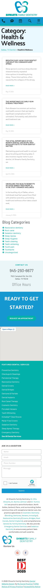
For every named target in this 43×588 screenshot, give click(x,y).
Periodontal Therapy (10, 378)
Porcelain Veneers (9, 409)
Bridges (32, 518)
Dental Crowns (8, 386)
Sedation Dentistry (9, 424)
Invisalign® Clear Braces (11, 417)
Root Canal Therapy (10, 401)
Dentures (17, 515)
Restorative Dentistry (10, 382)
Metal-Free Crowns (10, 421)
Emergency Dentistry (10, 432)
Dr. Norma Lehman (19, 502)
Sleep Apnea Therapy (10, 428)
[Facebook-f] (25, 553)
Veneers (25, 515)
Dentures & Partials (10, 393)
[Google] (17, 553)
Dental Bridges (8, 389)
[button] (39, 20)
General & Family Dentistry (14, 524)
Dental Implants (8, 397)
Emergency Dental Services (15, 526)
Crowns (25, 518)
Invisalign (33, 515)
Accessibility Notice (32, 586)
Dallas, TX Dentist (8, 50)
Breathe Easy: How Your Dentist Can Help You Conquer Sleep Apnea (21, 62)
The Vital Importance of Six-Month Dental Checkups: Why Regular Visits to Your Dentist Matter (20, 143)
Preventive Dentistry (10, 370)
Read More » (10, 85)
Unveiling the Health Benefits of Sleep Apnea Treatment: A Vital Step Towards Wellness (20, 185)
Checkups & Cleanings (11, 374)
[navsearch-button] (30, 21)
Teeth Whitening (8, 413)
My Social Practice (25, 584)
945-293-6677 (21, 270)
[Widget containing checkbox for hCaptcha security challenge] (19, 483)
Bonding (8, 515)
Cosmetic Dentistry (10, 405)
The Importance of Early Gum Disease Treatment (19, 102)
